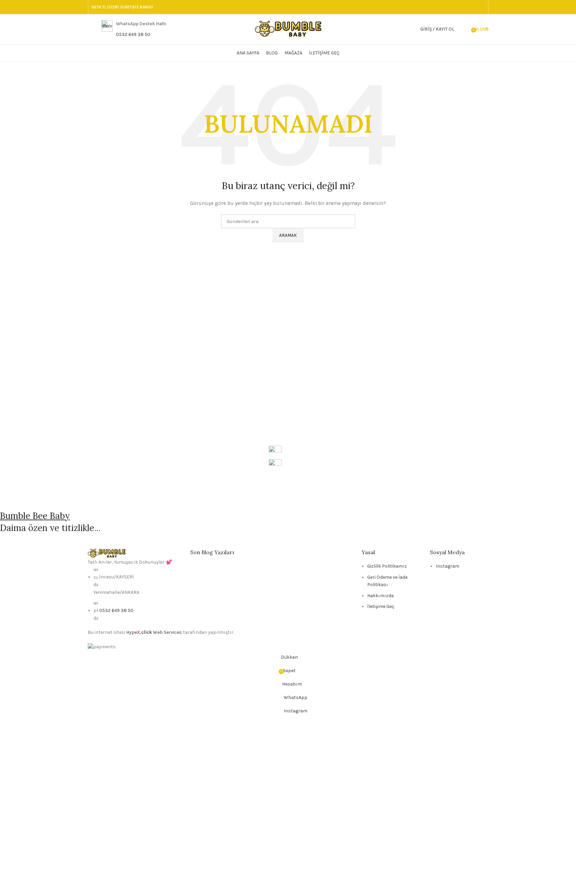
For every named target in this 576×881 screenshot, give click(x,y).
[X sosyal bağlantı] (456, 7)
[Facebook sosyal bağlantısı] (448, 7)
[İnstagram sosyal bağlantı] (464, 7)
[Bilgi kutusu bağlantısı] (133, 29)
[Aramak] (464, 29)
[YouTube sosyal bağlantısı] (472, 7)
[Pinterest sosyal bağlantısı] (480, 7)
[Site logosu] (288, 29)
